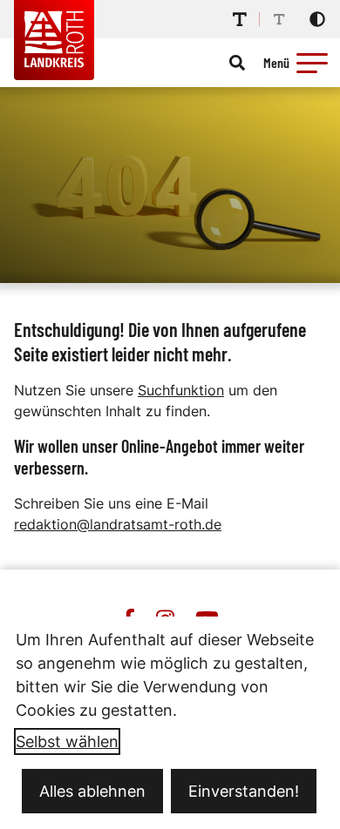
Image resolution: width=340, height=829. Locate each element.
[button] (312, 63)
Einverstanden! (243, 791)
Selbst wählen (67, 741)
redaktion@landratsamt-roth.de (117, 524)
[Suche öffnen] (237, 63)
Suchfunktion (181, 390)
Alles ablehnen (92, 791)
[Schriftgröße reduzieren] (279, 19)
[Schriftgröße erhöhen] (240, 19)
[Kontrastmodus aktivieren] (317, 19)
